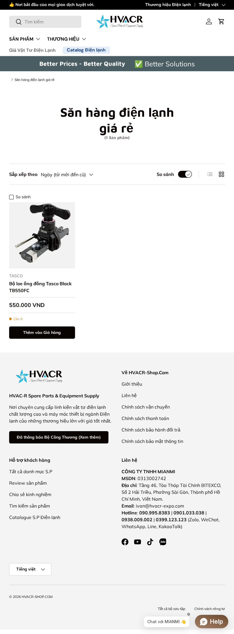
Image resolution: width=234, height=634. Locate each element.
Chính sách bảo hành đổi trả (151, 430)
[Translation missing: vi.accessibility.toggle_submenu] (38, 38)
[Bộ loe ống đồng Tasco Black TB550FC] (42, 235)
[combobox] (45, 22)
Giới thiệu (132, 384)
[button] (221, 21)
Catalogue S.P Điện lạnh (34, 517)
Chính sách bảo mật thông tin (152, 441)
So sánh (165, 174)
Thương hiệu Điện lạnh (168, 4)
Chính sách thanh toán (145, 418)
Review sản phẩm (28, 483)
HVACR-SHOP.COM (37, 597)
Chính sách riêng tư (209, 609)
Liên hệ (129, 395)
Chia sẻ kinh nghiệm (30, 494)
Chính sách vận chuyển (146, 407)
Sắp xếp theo (23, 174)
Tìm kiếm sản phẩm (29, 506)
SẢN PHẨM (21, 39)
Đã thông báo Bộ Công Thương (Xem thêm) (59, 437)
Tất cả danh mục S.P (30, 471)
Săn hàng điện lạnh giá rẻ (35, 80)
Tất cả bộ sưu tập (171, 609)
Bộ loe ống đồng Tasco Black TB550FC (40, 287)
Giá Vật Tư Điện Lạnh (32, 50)
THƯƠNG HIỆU (63, 39)
